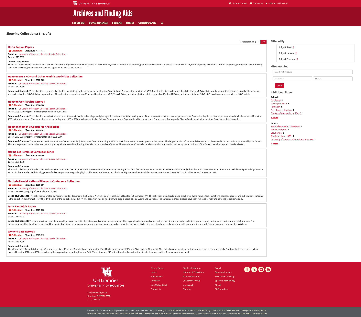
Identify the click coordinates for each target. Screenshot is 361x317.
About (218, 285)
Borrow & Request (223, 272)
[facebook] (247, 269)
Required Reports (146, 313)
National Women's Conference (285, 126)
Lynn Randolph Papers (22, 207)
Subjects (117, 23)
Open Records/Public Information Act (103, 313)
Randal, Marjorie (279, 129)
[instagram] (261, 269)
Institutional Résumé (129, 313)
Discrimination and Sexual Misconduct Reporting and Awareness (223, 313)
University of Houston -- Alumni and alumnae (292, 139)
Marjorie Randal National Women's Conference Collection (44, 181)
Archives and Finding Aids (103, 13)
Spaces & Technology (225, 280)
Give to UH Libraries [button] (278, 3)
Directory (155, 280)
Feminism (275, 106)
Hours (154, 272)
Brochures (276, 100)
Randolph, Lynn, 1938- (281, 136)
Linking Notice (247, 310)
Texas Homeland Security (178, 310)
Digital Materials (98, 23)
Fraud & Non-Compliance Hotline (225, 310)
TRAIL (192, 310)
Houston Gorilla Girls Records (26, 102)
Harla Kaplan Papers (21, 47)
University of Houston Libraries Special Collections (42, 54)
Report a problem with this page (143, 310)
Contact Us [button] (258, 3)
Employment (157, 276)
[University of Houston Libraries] (105, 277)
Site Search (188, 285)
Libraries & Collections (193, 272)
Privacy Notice (260, 310)
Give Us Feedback (159, 285)
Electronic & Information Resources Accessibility (175, 313)
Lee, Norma (276, 132)
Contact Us (156, 289)
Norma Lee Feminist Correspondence (31, 152)
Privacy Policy (157, 268)
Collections (78, 23)
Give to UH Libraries (192, 268)
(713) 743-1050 (94, 299)
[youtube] (268, 269)
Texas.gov (162, 310)
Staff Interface (221, 289)
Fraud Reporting (203, 310)
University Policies (259, 313)
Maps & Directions (191, 276)
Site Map (187, 289)
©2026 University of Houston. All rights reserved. (107, 310)
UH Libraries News (191, 280)
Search (218, 268)
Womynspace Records (21, 232)
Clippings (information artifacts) (286, 113)
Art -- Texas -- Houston (281, 110)
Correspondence (279, 103)
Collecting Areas (147, 23)
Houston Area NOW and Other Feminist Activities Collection (45, 77)
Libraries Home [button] (239, 3)
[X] (254, 269)
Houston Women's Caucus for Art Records (33, 127)
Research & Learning (224, 276)
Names (130, 23)
